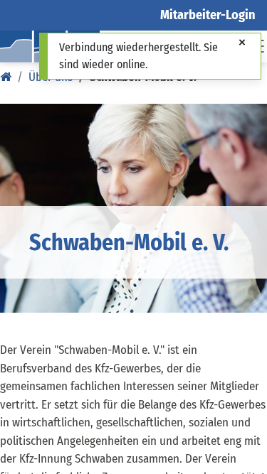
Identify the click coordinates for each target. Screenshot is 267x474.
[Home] (5, 77)
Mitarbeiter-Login (208, 15)
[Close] (242, 43)
